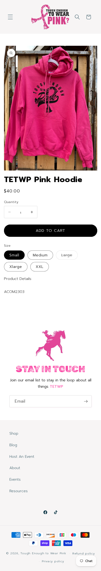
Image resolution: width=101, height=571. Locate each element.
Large (69, 256)
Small (14, 255)
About (14, 468)
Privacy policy (53, 561)
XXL (39, 266)
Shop (13, 433)
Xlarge (15, 266)
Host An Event (21, 456)
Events (15, 479)
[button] (10, 17)
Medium (40, 255)
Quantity (11, 202)
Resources (18, 491)
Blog (13, 445)
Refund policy (83, 553)
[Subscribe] (85, 401)
